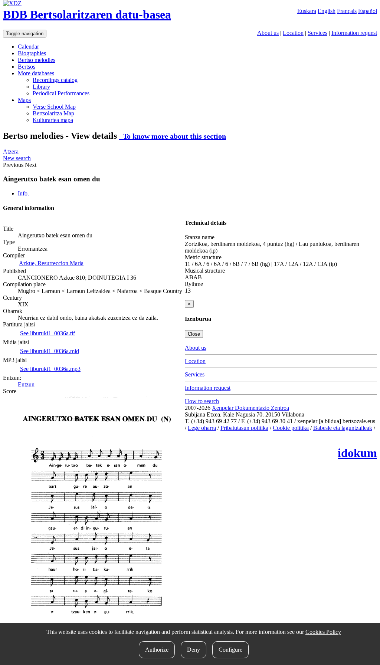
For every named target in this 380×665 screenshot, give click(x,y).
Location (293, 33)
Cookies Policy (323, 632)
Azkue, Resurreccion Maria (51, 263)
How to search (202, 401)
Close (194, 334)
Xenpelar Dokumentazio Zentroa (250, 408)
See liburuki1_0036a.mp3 (50, 369)
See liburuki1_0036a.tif (47, 333)
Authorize (156, 649)
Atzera (11, 151)
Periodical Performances (61, 93)
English (326, 11)
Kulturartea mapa (53, 120)
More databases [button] (36, 73)
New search (17, 158)
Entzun (26, 384)
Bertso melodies (36, 60)
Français (347, 11)
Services (317, 33)
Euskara (306, 11)
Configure (230, 649)
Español (367, 11)
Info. (23, 193)
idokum (357, 453)
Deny (193, 649)
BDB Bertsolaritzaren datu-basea (87, 14)
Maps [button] (24, 100)
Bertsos (26, 66)
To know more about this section (172, 136)
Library (41, 86)
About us (268, 33)
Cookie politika (291, 428)
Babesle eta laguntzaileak (342, 428)
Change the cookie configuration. (224, 434)
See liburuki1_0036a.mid (49, 351)
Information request (354, 33)
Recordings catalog (55, 80)
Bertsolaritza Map (53, 113)
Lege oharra (202, 428)
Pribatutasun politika (244, 428)
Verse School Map (54, 106)
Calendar (28, 46)
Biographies (32, 53)
